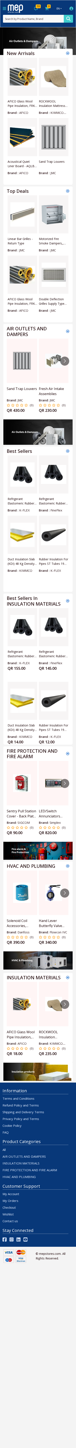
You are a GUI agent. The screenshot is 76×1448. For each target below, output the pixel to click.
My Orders (10, 1201)
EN (58, 8)
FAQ (6, 1132)
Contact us (10, 1221)
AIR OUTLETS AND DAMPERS (24, 1156)
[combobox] (33, 19)
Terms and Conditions (18, 1098)
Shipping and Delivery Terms (23, 1112)
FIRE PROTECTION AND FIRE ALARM (30, 1170)
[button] (5, 41)
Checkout (9, 1207)
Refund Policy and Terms (21, 1105)
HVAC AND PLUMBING (19, 1177)
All (4, 1150)
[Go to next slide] (64, 361)
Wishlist (8, 1214)
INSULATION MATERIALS (21, 1163)
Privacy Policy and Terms (21, 1119)
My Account (11, 1194)
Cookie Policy (12, 1125)
